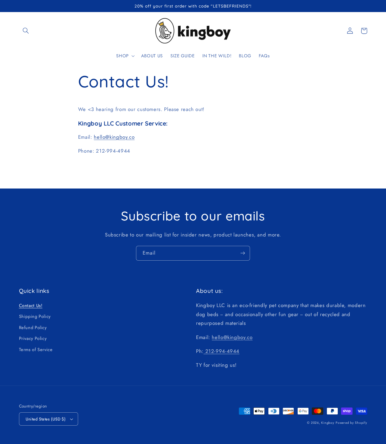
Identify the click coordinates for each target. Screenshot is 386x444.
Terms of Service (36, 349)
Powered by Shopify (351, 422)
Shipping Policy (35, 316)
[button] (26, 31)
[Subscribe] (243, 253)
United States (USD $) (46, 419)
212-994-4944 (221, 351)
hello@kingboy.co (114, 137)
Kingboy (327, 422)
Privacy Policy (33, 338)
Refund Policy (33, 327)
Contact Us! (31, 305)
